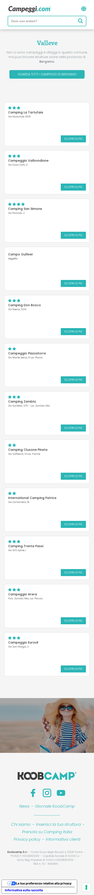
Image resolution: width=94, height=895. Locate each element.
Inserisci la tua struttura (58, 824)
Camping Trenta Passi (25, 546)
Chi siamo (21, 824)
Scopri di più (73, 139)
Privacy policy (27, 839)
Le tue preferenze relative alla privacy (43, 883)
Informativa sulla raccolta (24, 890)
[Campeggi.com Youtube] (61, 793)
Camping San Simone (25, 209)
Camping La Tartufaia (25, 112)
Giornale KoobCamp (55, 806)
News (24, 806)
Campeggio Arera (22, 594)
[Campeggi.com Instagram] (47, 793)
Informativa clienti (63, 839)
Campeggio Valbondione (28, 160)
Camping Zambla (22, 401)
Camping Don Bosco (24, 305)
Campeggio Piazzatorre (27, 353)
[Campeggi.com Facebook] (33, 793)
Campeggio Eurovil (23, 642)
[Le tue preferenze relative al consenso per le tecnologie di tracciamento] (86, 887)
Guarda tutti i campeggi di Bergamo (47, 74)
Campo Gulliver (20, 254)
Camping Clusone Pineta (27, 450)
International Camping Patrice (32, 498)
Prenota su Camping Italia (47, 832)
